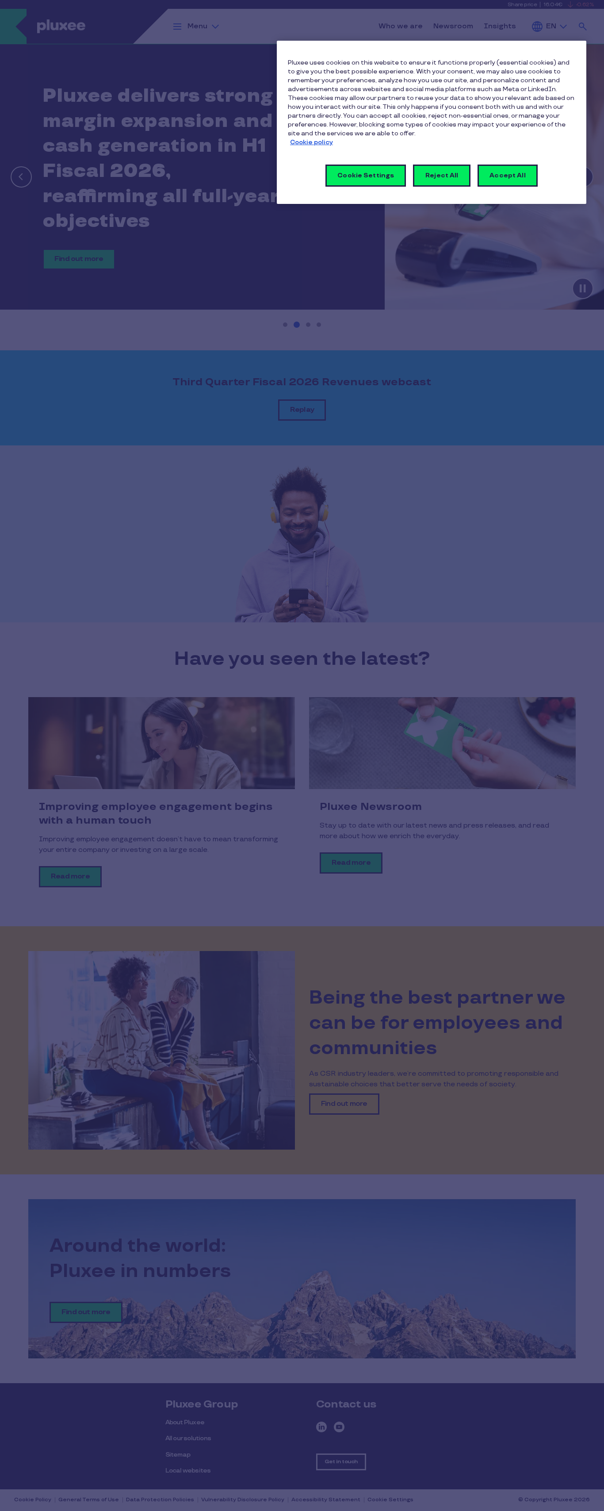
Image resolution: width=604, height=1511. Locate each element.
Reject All (441, 175)
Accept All (507, 175)
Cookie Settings (365, 175)
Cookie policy (311, 142)
